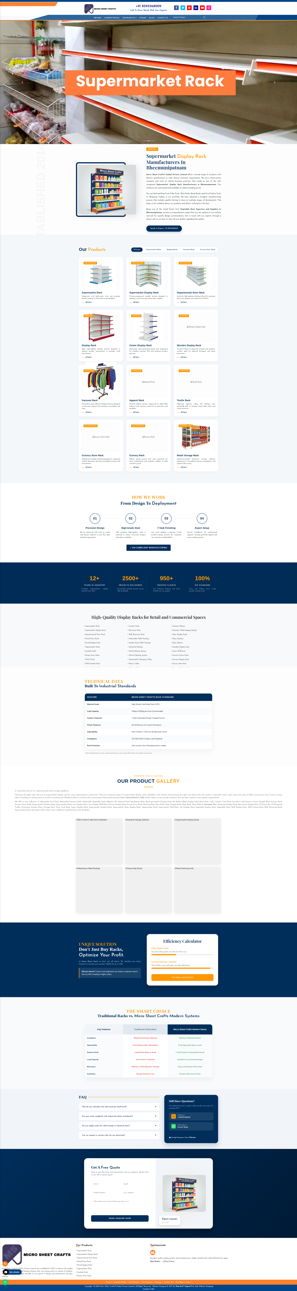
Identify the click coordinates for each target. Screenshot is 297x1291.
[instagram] (209, 7)
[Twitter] (183, 7)
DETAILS (89, 302)
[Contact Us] (5, 1264)
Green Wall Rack (178, 651)
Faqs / (188, 1282)
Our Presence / (147, 1282)
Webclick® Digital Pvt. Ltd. (186, 1286)
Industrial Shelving (135, 647)
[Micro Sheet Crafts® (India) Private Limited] (100, 9)
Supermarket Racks (153, 249)
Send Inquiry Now (120, 1218)
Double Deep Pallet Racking (139, 643)
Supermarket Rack (92, 626)
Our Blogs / (180, 1282)
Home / (109, 1282)
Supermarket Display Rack (95, 630)
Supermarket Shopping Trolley (140, 659)
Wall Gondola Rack (92, 664)
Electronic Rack (134, 630)
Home (98, 18)
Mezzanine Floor (210, 804)
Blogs (152, 18)
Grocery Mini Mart (179, 664)
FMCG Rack (90, 659)
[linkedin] (196, 7)
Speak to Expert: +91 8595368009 (164, 228)
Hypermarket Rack (92, 647)
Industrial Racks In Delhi (135, 798)
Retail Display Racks (213, 193)
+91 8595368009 (148, 6)
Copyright (88, 1286)
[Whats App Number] (5, 1282)
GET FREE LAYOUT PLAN (182, 977)
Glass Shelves (177, 643)
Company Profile (111, 18)
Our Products (129, 18)
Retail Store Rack (92, 639)
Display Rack (174, 209)
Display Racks (172, 249)
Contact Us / (169, 1282)
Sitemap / (159, 1282)
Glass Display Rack (179, 634)
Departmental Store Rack (95, 634)
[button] (22, 82)
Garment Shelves (178, 626)
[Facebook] (176, 7)
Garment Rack (188, 249)
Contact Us (162, 18)
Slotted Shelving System (137, 655)
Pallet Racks (175, 193)
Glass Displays (177, 639)
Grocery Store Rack (207, 249)
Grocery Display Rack (180, 659)
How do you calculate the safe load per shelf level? (119, 1107)
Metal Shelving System (137, 651)
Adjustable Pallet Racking (138, 639)
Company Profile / (120, 1282)
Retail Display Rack (92, 643)
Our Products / (134, 1282)
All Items (137, 249)
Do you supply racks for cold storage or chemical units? (119, 1126)
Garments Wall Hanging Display (184, 630)
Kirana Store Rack (92, 655)
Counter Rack (133, 626)
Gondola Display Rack (180, 647)
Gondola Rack (90, 651)
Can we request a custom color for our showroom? (119, 1135)
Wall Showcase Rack (136, 634)
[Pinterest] (189, 7)
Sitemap (142, 18)
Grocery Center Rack (180, 655)
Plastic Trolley (133, 664)
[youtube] (202, 7)
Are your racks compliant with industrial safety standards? (119, 1116)
